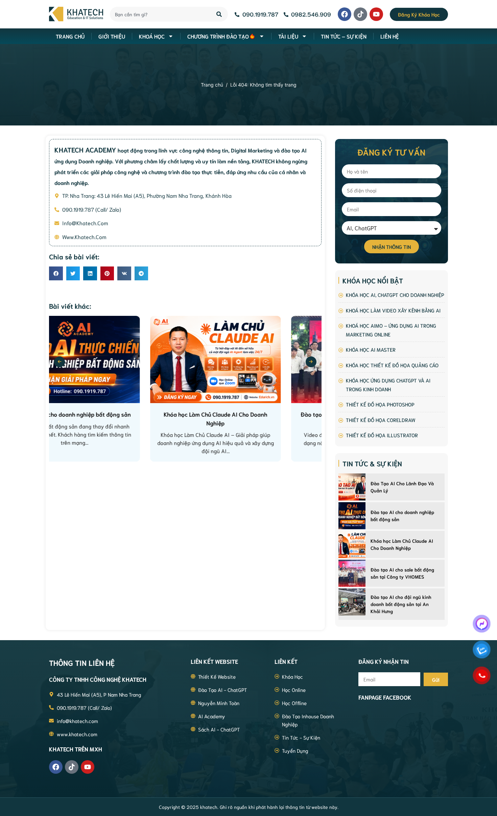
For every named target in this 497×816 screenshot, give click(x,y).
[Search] (219, 14)
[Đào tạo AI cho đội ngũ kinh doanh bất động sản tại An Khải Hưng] (351, 601)
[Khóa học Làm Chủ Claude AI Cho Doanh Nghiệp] (351, 544)
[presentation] (59, 361)
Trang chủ (212, 85)
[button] (56, 273)
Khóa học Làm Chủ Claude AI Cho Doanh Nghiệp (402, 544)
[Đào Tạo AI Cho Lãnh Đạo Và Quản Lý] (351, 486)
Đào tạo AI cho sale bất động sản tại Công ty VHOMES (402, 573)
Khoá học (152, 36)
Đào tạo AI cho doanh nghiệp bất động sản (402, 515)
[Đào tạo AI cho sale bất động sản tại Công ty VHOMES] (351, 573)
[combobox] (159, 14)
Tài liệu (288, 36)
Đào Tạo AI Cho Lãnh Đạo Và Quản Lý (402, 486)
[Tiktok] (360, 14)
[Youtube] (376, 14)
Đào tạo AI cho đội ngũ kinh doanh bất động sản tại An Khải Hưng (401, 604)
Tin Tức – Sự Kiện (343, 36)
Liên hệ (389, 36)
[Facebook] (344, 14)
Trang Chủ (70, 36)
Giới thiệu (111, 36)
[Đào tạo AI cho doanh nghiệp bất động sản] (351, 515)
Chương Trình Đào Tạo (218, 36)
